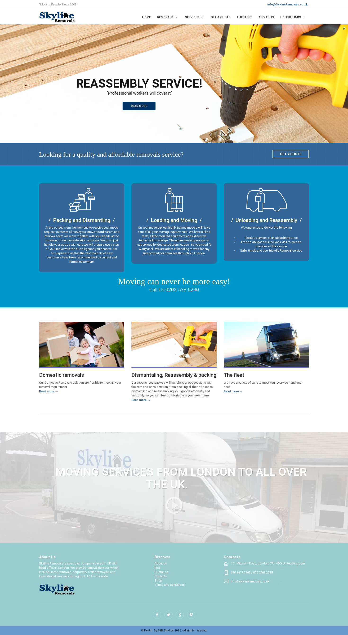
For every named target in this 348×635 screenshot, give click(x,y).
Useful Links (291, 17)
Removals (165, 17)
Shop (158, 580)
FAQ (157, 567)
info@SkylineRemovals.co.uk (287, 4)
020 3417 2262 (240, 572)
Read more (139, 106)
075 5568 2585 (263, 572)
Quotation (161, 572)
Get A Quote (220, 17)
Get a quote (290, 154)
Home (146, 17)
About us (266, 17)
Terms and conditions (170, 584)
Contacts (161, 576)
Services (192, 17)
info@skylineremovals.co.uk (250, 581)
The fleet (244, 17)
